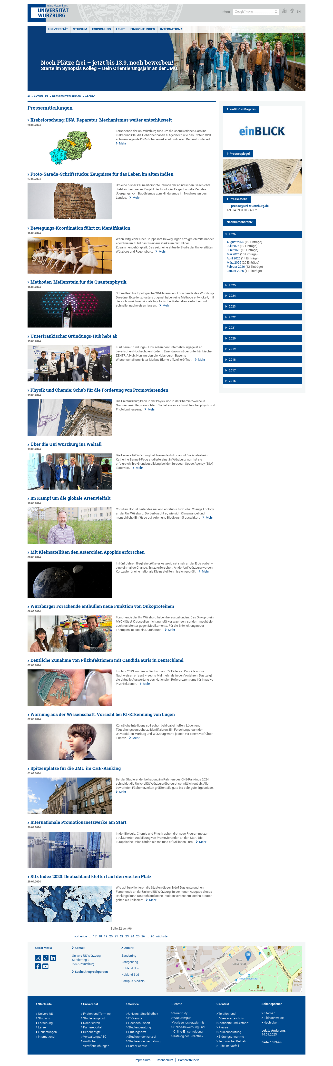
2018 (232, 359)
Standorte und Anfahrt (233, 1023)
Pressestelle (238, 199)
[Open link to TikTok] (45, 958)
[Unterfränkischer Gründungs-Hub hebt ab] (70, 380)
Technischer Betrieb (232, 1041)
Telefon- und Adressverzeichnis (231, 1016)
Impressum (142, 1060)
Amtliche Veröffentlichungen (96, 1043)
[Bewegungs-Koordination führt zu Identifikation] (70, 272)
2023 (232, 306)
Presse (223, 1027)
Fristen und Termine (97, 1013)
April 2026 (233, 258)
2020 (232, 338)
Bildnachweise (274, 1018)
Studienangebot (94, 1018)
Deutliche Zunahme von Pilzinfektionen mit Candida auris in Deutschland (107, 660)
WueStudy (180, 1013)
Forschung (101, 29)
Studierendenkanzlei (142, 1036)
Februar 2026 (236, 266)
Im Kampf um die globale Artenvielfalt (70, 498)
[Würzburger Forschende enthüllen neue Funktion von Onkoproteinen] (70, 650)
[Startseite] (29, 96)
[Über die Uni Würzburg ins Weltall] (70, 488)
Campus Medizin (133, 981)
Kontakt (80, 948)
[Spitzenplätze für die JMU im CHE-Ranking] (70, 813)
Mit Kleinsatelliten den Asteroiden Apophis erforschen (87, 552)
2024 (232, 295)
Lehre (120, 29)
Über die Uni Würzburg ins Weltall (66, 444)
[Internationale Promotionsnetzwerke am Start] (70, 867)
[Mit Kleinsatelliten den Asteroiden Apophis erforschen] (70, 596)
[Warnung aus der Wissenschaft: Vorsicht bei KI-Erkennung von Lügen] (70, 758)
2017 (232, 370)
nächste (161, 936)
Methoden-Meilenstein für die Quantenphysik (78, 282)
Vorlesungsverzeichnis (189, 1022)
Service (133, 1004)
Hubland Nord (130, 968)
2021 (232, 327)
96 (152, 936)
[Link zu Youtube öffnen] (45, 966)
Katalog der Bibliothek (188, 1036)
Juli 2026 (233, 246)
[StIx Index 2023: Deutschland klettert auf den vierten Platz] (70, 920)
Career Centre (137, 1046)
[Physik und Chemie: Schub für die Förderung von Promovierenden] (70, 434)
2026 (232, 234)
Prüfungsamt (137, 1032)
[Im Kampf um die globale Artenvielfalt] (70, 542)
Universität (58, 29)
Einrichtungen (142, 29)
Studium (80, 29)
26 (143, 936)
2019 (232, 349)
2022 (232, 317)
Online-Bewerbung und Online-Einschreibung (189, 1029)
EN (299, 11)
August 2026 (235, 242)
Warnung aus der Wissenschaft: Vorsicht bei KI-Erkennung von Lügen (102, 714)
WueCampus (182, 1018)
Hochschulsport (139, 1023)
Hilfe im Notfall (228, 1046)
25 (137, 936)
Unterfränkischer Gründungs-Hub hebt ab (73, 336)
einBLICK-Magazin (242, 109)
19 (105, 936)
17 (95, 936)
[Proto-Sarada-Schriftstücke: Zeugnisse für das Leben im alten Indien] (70, 218)
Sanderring (128, 955)
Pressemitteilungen (66, 96)
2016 (232, 381)
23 (127, 936)
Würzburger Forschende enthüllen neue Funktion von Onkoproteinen (102, 606)
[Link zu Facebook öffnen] (38, 966)
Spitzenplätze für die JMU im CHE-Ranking (75, 768)
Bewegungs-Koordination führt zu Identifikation (80, 228)
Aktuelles (41, 96)
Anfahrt (129, 948)
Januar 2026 (235, 271)
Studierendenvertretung (144, 1041)
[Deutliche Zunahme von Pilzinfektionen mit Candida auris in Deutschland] (70, 705)
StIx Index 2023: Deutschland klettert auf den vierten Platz (90, 876)
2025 (232, 285)
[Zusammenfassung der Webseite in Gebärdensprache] (292, 11)
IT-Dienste (135, 1018)
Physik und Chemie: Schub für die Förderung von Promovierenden (99, 390)
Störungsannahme (231, 1036)
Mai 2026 (233, 254)
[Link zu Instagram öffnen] (38, 958)
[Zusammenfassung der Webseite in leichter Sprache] (284, 11)
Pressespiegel (240, 153)
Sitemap (269, 1013)
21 (116, 936)
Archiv (90, 96)
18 (100, 936)
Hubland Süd (130, 974)
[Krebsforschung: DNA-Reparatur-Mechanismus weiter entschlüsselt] (70, 164)
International (172, 29)
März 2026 (234, 262)
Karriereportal (92, 1027)
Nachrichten (91, 1023)
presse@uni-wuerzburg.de (250, 206)
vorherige (80, 936)
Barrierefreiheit (188, 1060)
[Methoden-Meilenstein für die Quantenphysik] (70, 326)
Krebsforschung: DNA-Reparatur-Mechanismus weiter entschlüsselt (101, 120)
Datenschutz (164, 1060)
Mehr (122, 143)
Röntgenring (129, 962)
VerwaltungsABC (94, 1036)
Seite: (265, 1042)
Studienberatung (139, 1027)
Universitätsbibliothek (143, 1013)
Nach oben (271, 1022)
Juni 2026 (233, 250)
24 (132, 936)
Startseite (45, 1004)
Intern (226, 11)
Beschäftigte (92, 1032)
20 (111, 936)
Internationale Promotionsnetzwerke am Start (78, 822)
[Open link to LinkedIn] (53, 958)
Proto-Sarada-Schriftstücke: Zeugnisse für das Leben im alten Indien (101, 174)
